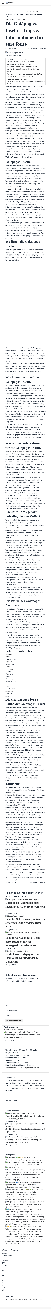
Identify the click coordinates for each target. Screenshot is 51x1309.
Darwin (8, 657)
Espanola (8, 662)
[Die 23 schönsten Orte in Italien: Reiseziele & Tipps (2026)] (25, 1126)
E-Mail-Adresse (11, 1010)
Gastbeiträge (37, 1299)
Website (8, 1015)
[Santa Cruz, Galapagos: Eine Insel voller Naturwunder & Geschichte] (16, 951)
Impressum (9, 1299)
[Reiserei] (10, 3)
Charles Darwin (11, 189)
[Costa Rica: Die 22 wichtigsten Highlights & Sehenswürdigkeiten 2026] (21, 1113)
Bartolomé (9, 654)
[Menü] (3, 3)
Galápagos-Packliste (12, 528)
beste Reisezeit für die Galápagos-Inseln (23, 451)
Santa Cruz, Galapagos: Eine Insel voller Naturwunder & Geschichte (22, 958)
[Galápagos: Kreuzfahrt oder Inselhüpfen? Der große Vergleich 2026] (22, 900)
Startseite (9, 12)
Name (8, 1005)
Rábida (7, 686)
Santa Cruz (9, 691)
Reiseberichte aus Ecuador (29, 12)
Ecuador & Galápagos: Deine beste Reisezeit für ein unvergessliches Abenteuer (22, 941)
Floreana (8, 666)
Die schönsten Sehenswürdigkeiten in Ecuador (22, 1068)
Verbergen (23, 59)
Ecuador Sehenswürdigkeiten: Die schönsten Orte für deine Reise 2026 (25, 923)
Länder (16, 12)
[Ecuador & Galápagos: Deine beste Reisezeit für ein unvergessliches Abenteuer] (25, 935)
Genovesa (9, 669)
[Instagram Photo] (25, 1160)
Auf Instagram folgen (13, 1244)
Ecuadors (40, 252)
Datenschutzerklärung (23, 1299)
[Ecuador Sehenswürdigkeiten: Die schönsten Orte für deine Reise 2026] (14, 916)
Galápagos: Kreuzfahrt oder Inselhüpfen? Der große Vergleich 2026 (25, 906)
